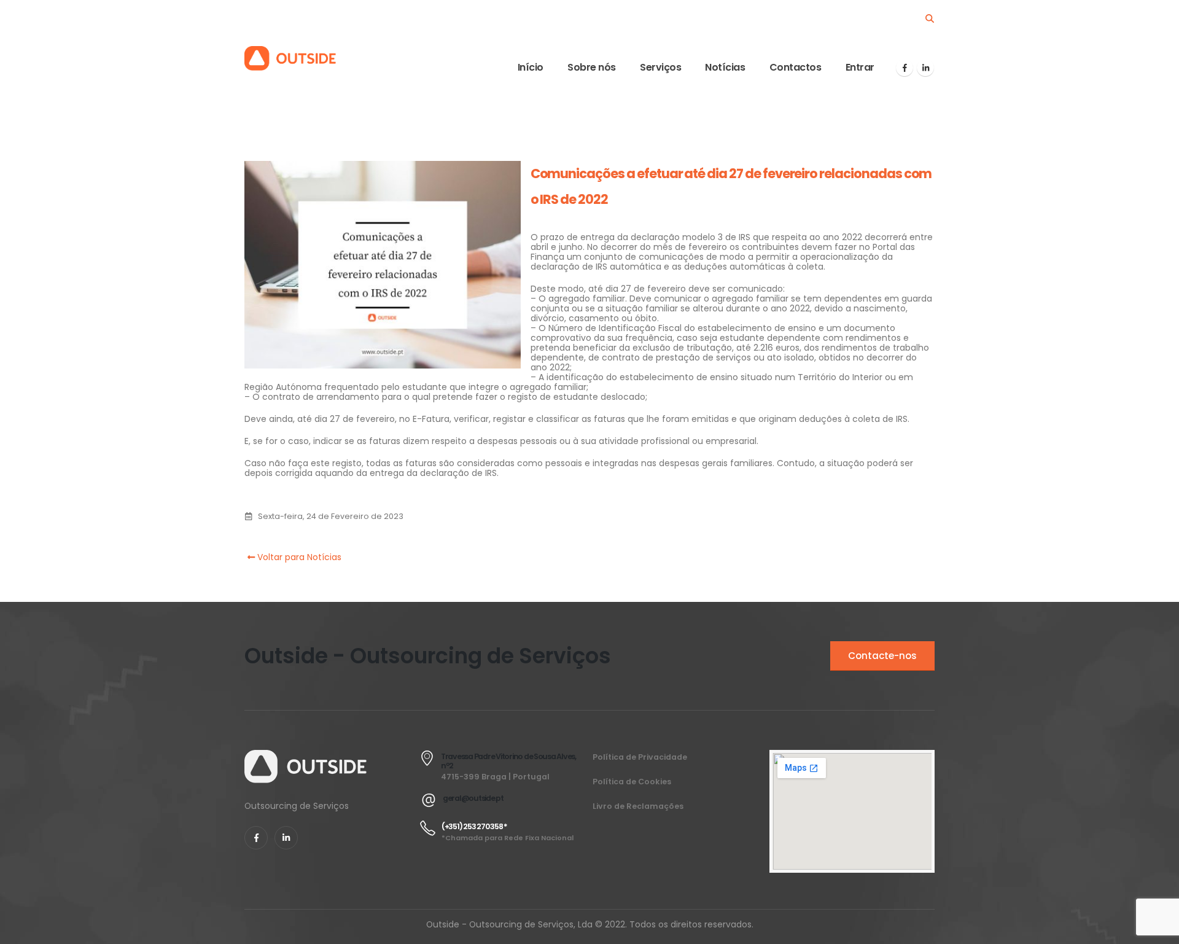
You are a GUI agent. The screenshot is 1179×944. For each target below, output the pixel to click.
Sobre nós (591, 67)
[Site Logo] (290, 58)
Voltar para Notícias (298, 557)
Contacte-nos (882, 655)
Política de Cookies (632, 781)
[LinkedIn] (925, 67)
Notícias (725, 67)
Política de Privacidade (640, 757)
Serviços (660, 67)
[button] (929, 18)
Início (530, 67)
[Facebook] (904, 67)
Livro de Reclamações (638, 806)
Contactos (795, 67)
